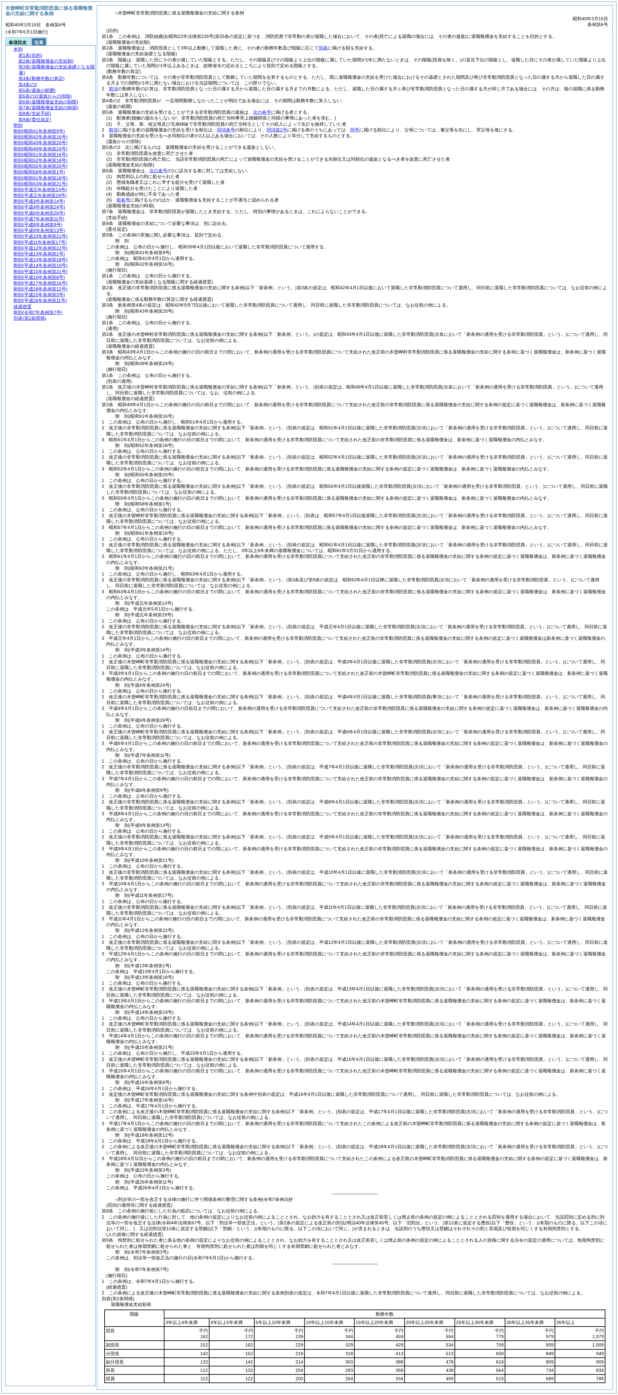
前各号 (123, 199)
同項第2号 (277, 129)
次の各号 (262, 112)
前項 (113, 88)
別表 (323, 47)
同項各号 (226, 129)
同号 (354, 129)
